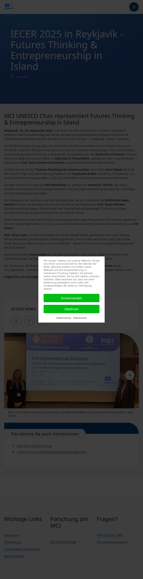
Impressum (80, 317)
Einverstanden (71, 298)
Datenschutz (64, 317)
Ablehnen (72, 309)
